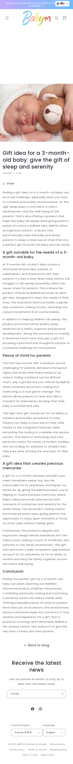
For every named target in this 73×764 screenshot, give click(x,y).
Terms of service (37, 749)
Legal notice (47, 754)
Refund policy (57, 744)
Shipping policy (58, 749)
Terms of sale (29, 754)
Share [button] (10, 183)
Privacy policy (17, 749)
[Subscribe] (62, 694)
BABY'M (21, 744)
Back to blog (38, 645)
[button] (7, 18)
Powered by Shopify (36, 744)
